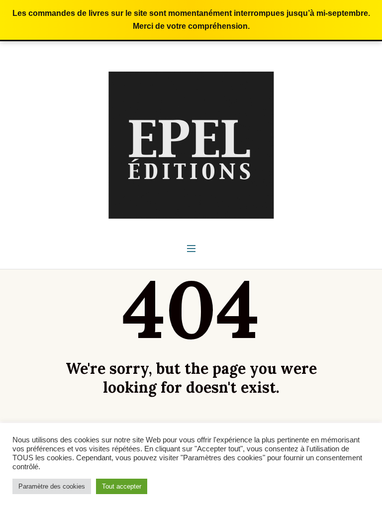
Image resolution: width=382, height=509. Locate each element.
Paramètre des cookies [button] (51, 486)
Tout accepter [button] (121, 486)
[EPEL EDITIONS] (191, 144)
